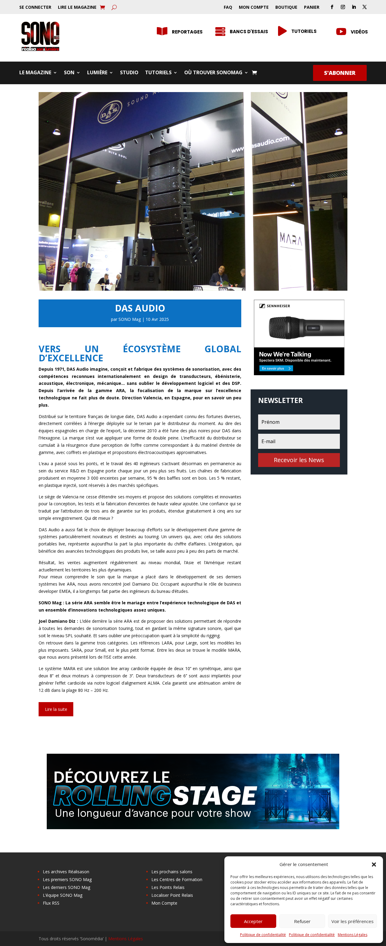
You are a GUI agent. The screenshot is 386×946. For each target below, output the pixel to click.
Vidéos (359, 32)
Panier (311, 7)
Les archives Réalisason (66, 871)
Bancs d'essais (249, 31)
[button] (374, 864)
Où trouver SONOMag (213, 73)
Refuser (302, 921)
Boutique (286, 7)
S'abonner (340, 72)
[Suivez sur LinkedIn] (354, 7)
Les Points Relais (168, 887)
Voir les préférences (352, 921)
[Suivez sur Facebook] (332, 7)
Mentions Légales (352, 934)
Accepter (253, 921)
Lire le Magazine (77, 7)
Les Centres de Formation (176, 879)
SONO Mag (130, 319)
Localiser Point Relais (172, 895)
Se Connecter (35, 7)
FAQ (228, 7)
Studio (129, 73)
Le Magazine (35, 73)
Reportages (187, 32)
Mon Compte (254, 7)
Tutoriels (158, 73)
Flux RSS (51, 903)
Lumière (97, 73)
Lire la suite (56, 709)
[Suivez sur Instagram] (343, 7)
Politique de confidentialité (263, 934)
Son (69, 73)
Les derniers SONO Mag (66, 887)
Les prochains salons (171, 871)
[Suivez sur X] (364, 7)
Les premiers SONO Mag (67, 879)
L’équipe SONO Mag (62, 895)
